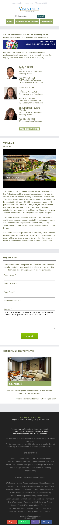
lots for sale (10, 464)
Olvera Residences (15, 502)
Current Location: (11, 301)
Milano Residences (28, 499)
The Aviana (45, 505)
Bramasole (27, 489)
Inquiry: (7, 309)
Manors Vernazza (12, 499)
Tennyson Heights (32, 505)
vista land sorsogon (15, 461)
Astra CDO (49, 486)
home (9, 21)
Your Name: (9, 275)
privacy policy (24, 468)
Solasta (21, 505)
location (27, 461)
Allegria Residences (24, 483)
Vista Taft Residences (17, 511)
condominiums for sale (40, 461)
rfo (52, 461)
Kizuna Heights (15, 492)
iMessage (46, 522)
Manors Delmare (43, 492)
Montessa (40, 499)
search (47, 468)
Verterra (30, 508)
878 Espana (10, 483)
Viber (35, 522)
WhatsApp (24, 522)
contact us (47, 21)
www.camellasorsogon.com (30, 516)
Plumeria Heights (30, 502)
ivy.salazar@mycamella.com (31, 103)
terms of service (37, 468)
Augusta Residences (13, 489)
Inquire (11, 522)
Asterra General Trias (24, 486)
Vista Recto (47, 508)
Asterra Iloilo (38, 486)
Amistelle (10, 486)
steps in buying (35, 464)
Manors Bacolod (29, 492)
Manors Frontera (17, 496)
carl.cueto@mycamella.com (31, 82)
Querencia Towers (45, 502)
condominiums (22, 464)
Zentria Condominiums (41, 511)
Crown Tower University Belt (43, 489)
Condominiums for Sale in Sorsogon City (36, 399)
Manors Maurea (42, 496)
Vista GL (38, 508)
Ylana (29, 511)
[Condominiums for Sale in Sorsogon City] (29, 385)
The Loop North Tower (17, 508)
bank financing (47, 464)
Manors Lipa (30, 496)
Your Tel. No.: (10, 283)
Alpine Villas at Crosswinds (43, 483)
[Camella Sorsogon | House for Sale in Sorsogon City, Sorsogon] (29, 9)
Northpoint (50, 499)
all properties (30, 471)
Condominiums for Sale (27, 21)
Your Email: (9, 292)
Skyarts (13, 505)
